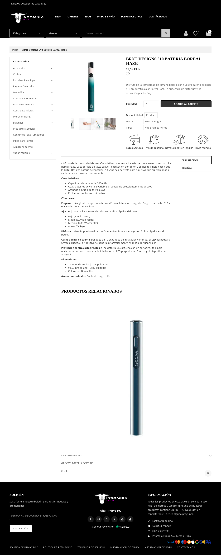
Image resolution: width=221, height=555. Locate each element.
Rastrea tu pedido (162, 521)
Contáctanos (158, 16)
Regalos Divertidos (24, 86)
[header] (196, 33)
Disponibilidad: (135, 115)
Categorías (19, 33)
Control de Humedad (25, 98)
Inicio (15, 49)
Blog (87, 16)
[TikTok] (130, 519)
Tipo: (129, 127)
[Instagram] (98, 519)
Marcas (53, 33)
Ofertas (73, 16)
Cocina (17, 74)
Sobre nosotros (132, 16)
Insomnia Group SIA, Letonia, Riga (171, 536)
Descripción (189, 160)
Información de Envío (124, 547)
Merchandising (22, 116)
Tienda (56, 16)
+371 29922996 (160, 531)
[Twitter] (106, 519)
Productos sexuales (24, 128)
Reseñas (186, 168)
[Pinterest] (114, 519)
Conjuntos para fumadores (28, 134)
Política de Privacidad (23, 547)
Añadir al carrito (186, 104)
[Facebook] (91, 519)
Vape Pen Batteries (156, 127)
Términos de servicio (91, 547)
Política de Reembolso (58, 547)
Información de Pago (158, 547)
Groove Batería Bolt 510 (77, 463)
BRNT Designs (153, 121)
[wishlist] (210, 455)
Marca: (130, 121)
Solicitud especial (162, 526)
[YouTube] (122, 519)
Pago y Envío (106, 16)
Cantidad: (131, 104)
